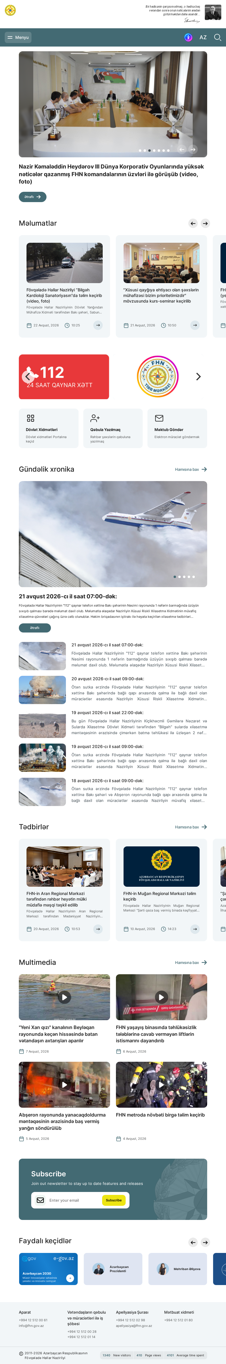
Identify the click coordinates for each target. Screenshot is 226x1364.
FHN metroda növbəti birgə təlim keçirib (160, 1115)
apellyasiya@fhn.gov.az (134, 1326)
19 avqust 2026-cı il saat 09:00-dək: (108, 746)
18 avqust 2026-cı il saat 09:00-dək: (108, 780)
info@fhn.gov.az (31, 1326)
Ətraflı (29, 189)
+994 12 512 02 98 (130, 1320)
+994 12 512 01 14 (81, 1337)
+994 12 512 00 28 (82, 1332)
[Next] (193, 149)
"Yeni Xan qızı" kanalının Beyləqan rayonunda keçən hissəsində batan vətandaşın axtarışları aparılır (58, 1033)
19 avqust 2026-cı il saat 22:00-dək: (108, 712)
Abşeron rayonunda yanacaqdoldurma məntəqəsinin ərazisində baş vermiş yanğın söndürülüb (62, 1121)
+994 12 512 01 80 (178, 1320)
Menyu (22, 37)
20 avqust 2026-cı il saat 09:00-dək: (108, 678)
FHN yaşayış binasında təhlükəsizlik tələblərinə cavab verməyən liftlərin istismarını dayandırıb (156, 1033)
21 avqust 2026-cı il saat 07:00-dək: (107, 644)
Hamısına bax (187, 469)
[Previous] (182, 149)
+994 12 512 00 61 (33, 1320)
